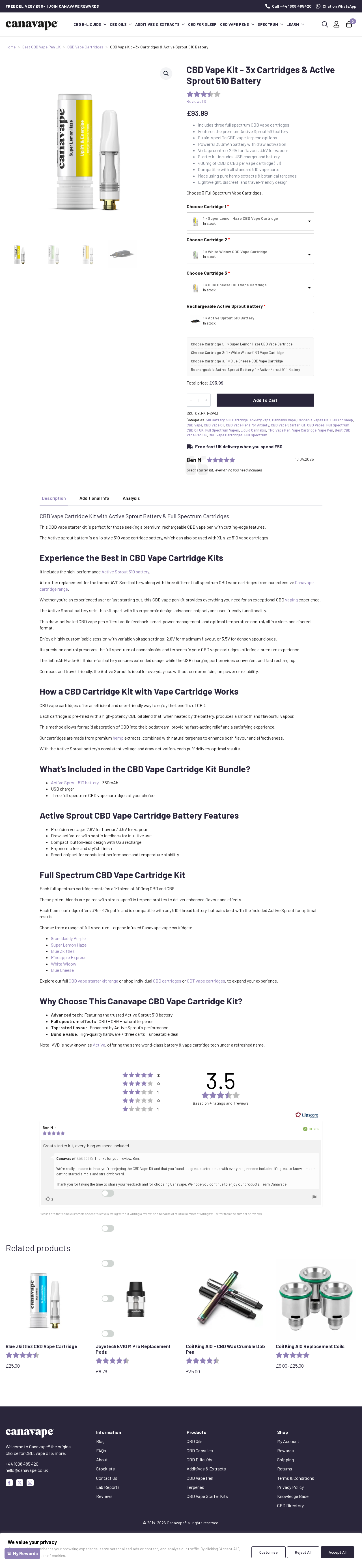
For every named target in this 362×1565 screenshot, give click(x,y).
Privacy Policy (290, 1487)
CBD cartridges (167, 980)
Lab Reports (108, 1487)
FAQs (101, 1450)
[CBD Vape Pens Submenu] (252, 24)
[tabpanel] (181, 780)
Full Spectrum (255, 435)
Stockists (105, 1468)
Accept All (337, 1552)
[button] (166, 73)
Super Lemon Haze (69, 944)
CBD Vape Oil (214, 425)
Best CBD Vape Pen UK (41, 46)
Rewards (285, 1450)
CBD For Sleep (341, 420)
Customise (268, 1552)
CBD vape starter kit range (93, 980)
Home (11, 46)
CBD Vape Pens (234, 24)
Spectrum (268, 24)
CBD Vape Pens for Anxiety (247, 425)
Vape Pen (325, 430)
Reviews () (196, 101)
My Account (288, 1441)
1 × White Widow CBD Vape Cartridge (235, 251)
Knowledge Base (293, 1496)
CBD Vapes (316, 425)
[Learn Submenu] (302, 24)
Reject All (303, 1552)
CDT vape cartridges (206, 980)
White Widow (63, 963)
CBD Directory (290, 1505)
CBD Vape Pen (200, 1478)
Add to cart (265, 400)
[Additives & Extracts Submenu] (183, 24)
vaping (291, 599)
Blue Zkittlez (63, 951)
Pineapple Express (69, 957)
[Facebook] (9, 1482)
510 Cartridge (237, 420)
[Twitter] (19, 1482)
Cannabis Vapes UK (313, 420)
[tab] (54, 498)
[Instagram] (30, 1482)
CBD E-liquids (87, 24)
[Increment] (206, 400)
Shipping (285, 1459)
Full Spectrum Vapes (222, 430)
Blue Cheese (62, 970)
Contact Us (106, 1478)
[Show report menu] (314, 1198)
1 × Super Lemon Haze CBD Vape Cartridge (240, 218)
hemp (118, 737)
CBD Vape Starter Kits (207, 1496)
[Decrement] (191, 400)
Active (99, 1044)
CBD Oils (118, 24)
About (102, 1459)
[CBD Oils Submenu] (130, 24)
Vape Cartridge (304, 430)
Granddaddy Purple (68, 938)
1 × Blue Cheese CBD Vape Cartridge (235, 284)
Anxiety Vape (259, 420)
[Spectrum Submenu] (281, 24)
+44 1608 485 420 (22, 1463)
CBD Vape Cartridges (85, 46)
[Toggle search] (325, 24)
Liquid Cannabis (253, 430)
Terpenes (195, 1487)
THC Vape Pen (279, 430)
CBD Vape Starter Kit (288, 425)
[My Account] (336, 24)
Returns (284, 1468)
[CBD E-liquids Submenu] (104, 24)
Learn (292, 24)
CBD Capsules (200, 1450)
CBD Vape (194, 425)
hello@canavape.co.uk (27, 1470)
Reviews (104, 1496)
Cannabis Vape (284, 420)
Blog (100, 1441)
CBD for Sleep (202, 24)
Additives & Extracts (157, 24)
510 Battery (215, 420)
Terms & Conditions (295, 1478)
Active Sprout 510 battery (125, 571)
